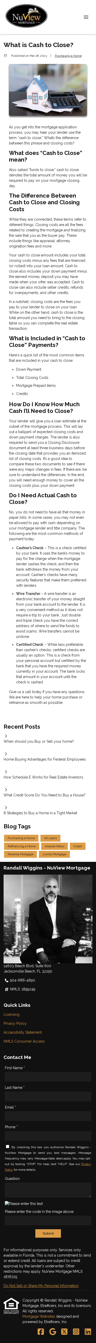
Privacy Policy (15, 1023)
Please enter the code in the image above (39, 1212)
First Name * (15, 1068)
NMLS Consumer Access (24, 1041)
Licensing (11, 1014)
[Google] (52, 1332)
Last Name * (15, 1088)
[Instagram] (76, 1332)
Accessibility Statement (23, 1032)
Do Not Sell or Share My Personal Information (41, 1286)
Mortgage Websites (39, 1316)
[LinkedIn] (87, 1332)
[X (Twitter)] (64, 1332)
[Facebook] (40, 1332)
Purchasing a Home (68, 56)
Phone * (11, 1127)
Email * (10, 1107)
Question (12, 1179)
